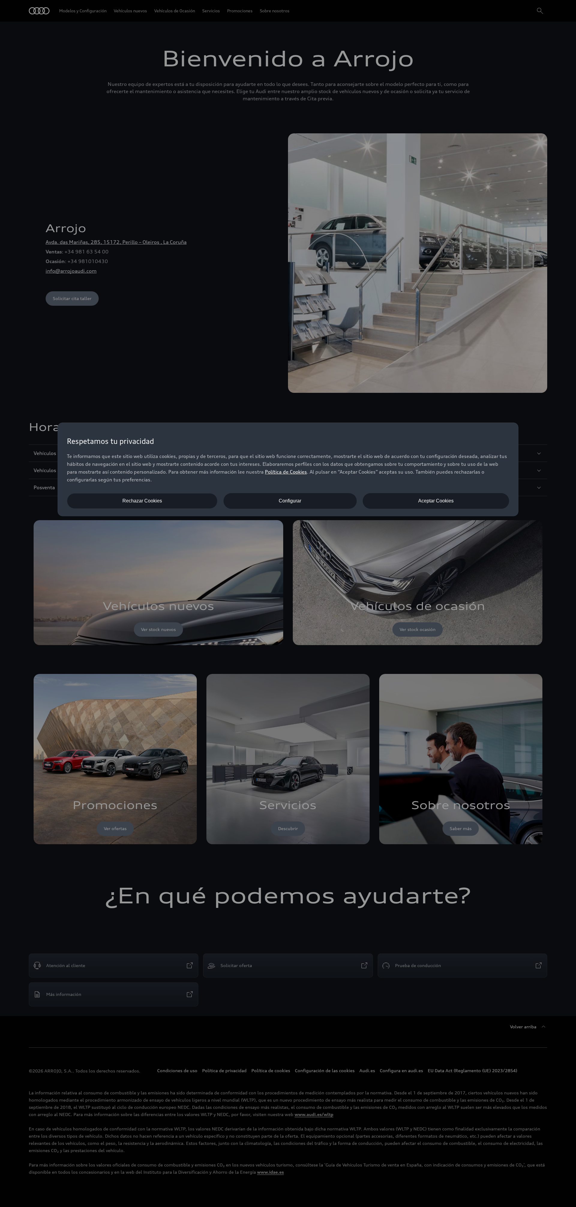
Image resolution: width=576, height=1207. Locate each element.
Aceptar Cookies (436, 500)
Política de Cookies (286, 472)
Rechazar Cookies (142, 500)
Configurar (290, 500)
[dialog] (288, 469)
